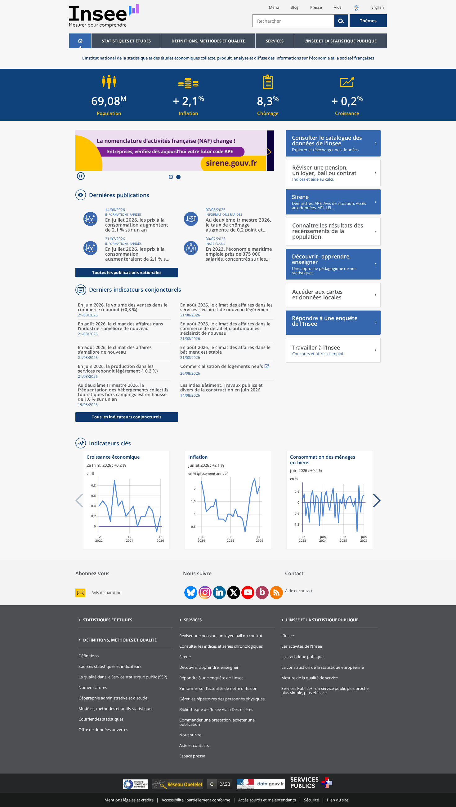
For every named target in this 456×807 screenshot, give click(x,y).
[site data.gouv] (261, 789)
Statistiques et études (126, 41)
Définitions (88, 656)
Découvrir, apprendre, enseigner (209, 667)
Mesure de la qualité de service (309, 678)
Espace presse (192, 756)
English (377, 7)
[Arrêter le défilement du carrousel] (80, 177)
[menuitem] (80, 40)
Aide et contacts (194, 745)
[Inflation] (228, 548)
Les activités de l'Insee (301, 646)
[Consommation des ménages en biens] (329, 548)
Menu (274, 7)
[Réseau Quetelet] (178, 789)
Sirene (185, 656)
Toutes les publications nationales (126, 272)
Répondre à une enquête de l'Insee (211, 678)
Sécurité (311, 800)
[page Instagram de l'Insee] (204, 592)
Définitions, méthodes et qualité (208, 41)
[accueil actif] (80, 40)
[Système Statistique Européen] (136, 789)
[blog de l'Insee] (262, 592)
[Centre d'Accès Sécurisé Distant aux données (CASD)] (220, 789)
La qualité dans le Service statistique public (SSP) (122, 677)
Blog (294, 7)
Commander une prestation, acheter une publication (217, 722)
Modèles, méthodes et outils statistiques (115, 708)
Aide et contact (299, 590)
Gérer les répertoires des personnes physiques (222, 699)
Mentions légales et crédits (129, 800)
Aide (338, 7)
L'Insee (287, 635)
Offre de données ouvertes (103, 729)
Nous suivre (190, 735)
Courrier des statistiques (100, 719)
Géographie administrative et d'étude (112, 698)
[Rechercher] (341, 20)
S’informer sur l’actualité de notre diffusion (218, 688)
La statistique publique (302, 656)
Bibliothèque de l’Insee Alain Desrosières (216, 709)
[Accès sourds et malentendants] (356, 9)
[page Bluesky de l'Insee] (190, 592)
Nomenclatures (92, 687)
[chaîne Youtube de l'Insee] (248, 592)
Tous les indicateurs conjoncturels (126, 417)
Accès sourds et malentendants (267, 800)
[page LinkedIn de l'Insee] (219, 592)
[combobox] (319, 20)
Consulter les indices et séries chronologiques (221, 646)
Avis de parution (107, 593)
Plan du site (337, 800)
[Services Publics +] (311, 789)
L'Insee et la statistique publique (340, 41)
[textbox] (293, 20)
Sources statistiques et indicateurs (109, 666)
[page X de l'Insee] (234, 593)
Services (275, 41)
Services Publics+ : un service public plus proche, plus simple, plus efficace (325, 690)
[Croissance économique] (126, 548)
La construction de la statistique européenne (322, 667)
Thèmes (368, 21)
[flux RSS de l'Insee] (276, 592)
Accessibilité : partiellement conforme (196, 800)
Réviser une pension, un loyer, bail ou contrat (220, 635)
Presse (316, 7)
